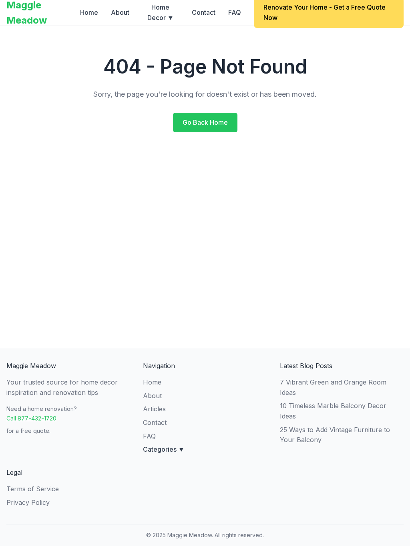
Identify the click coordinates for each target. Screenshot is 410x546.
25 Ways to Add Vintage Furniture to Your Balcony (335, 435)
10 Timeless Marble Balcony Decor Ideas (333, 411)
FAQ (234, 12)
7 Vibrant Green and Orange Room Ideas (333, 387)
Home (89, 12)
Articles (154, 409)
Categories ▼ (164, 449)
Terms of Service (32, 489)
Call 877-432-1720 (31, 418)
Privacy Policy (28, 502)
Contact (203, 12)
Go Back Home (205, 122)
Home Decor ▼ (160, 12)
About (120, 12)
